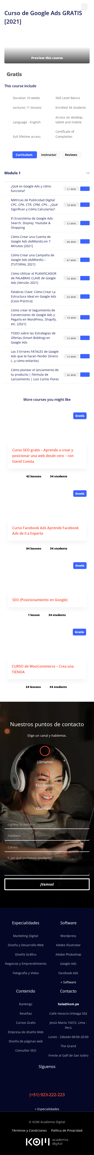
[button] (84, 6)
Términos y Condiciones (29, 1130)
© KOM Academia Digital (47, 1122)
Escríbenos (45, 785)
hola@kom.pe (68, 1004)
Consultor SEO (25, 1050)
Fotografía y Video (26, 973)
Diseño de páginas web (26, 1041)
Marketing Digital (25, 936)
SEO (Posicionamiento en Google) (40, 599)
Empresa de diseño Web (26, 1032)
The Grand (68, 1046)
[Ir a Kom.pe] (47, 1142)
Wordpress (68, 936)
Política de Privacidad (66, 1130)
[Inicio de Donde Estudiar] (22, 6)
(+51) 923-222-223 (47, 1094)
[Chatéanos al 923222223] (45, 797)
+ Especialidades (47, 1109)
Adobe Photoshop (68, 954)
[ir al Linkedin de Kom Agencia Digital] (49, 1080)
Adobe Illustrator (68, 945)
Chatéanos (45, 808)
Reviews (71, 155)
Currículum (24, 155)
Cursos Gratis (26, 1023)
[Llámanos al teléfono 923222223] (45, 751)
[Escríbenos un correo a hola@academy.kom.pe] (45, 774)
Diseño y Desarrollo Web (26, 945)
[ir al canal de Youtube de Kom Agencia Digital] (56, 1080)
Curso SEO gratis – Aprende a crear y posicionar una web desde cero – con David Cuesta (43, 456)
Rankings (25, 1004)
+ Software (68, 982)
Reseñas (26, 1013)
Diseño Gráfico (25, 954)
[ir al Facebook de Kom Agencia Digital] (35, 1080)
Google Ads (68, 963)
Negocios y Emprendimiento (25, 963)
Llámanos (45, 761)
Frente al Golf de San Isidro (68, 1055)
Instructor (48, 155)
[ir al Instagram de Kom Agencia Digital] (42, 1080)
